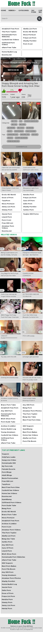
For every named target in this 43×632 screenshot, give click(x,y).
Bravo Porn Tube (9, 514)
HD (21, 121)
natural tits (25, 134)
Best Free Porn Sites (11, 487)
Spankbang (6, 499)
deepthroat (19, 131)
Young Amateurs (9, 575)
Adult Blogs (7, 475)
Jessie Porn (7, 587)
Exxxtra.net (7, 496)
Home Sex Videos (9, 493)
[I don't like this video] (20, 91)
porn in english (13, 141)
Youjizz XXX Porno (31, 214)
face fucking (30, 131)
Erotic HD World (9, 511)
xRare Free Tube (9, 560)
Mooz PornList (8, 518)
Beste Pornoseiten (10, 478)
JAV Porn (33, 11)
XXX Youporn (7, 563)
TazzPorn (6, 484)
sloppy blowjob (21, 138)
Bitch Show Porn (9, 554)
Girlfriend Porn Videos (11, 502)
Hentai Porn (7, 608)
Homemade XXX (9, 463)
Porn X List (6, 527)
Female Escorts (8, 469)
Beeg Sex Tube (8, 539)
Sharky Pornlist (8, 581)
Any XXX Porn (7, 545)
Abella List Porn (8, 536)
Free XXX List (7, 481)
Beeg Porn (6, 508)
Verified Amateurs (31, 121)
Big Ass (14, 124)
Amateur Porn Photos (11, 578)
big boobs (11, 128)
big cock (21, 128)
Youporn (5, 454)
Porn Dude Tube (9, 505)
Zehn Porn (6, 590)
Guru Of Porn (7, 548)
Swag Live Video (9, 460)
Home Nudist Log (9, 584)
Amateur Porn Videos (11, 530)
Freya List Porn (8, 596)
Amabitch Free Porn (10, 521)
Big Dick (22, 124)
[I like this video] (4, 91)
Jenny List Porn (8, 605)
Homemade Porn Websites (13, 557)
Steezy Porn (7, 602)
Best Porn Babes (9, 566)
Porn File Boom (8, 569)
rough (10, 138)
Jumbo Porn (7, 542)
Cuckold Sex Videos (10, 490)
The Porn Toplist (9, 533)
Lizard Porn (7, 551)
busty (10, 131)
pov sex (35, 134)
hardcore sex (13, 134)
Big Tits (14, 121)
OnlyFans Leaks (8, 457)
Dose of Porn (7, 593)
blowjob (30, 128)
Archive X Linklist (9, 524)
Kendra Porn (7, 599)
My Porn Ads (7, 466)
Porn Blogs (6, 472)
